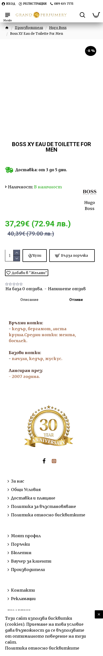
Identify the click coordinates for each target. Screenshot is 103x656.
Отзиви (76, 299)
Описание (29, 299)
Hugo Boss (57, 28)
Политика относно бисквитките (42, 648)
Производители (29, 28)
